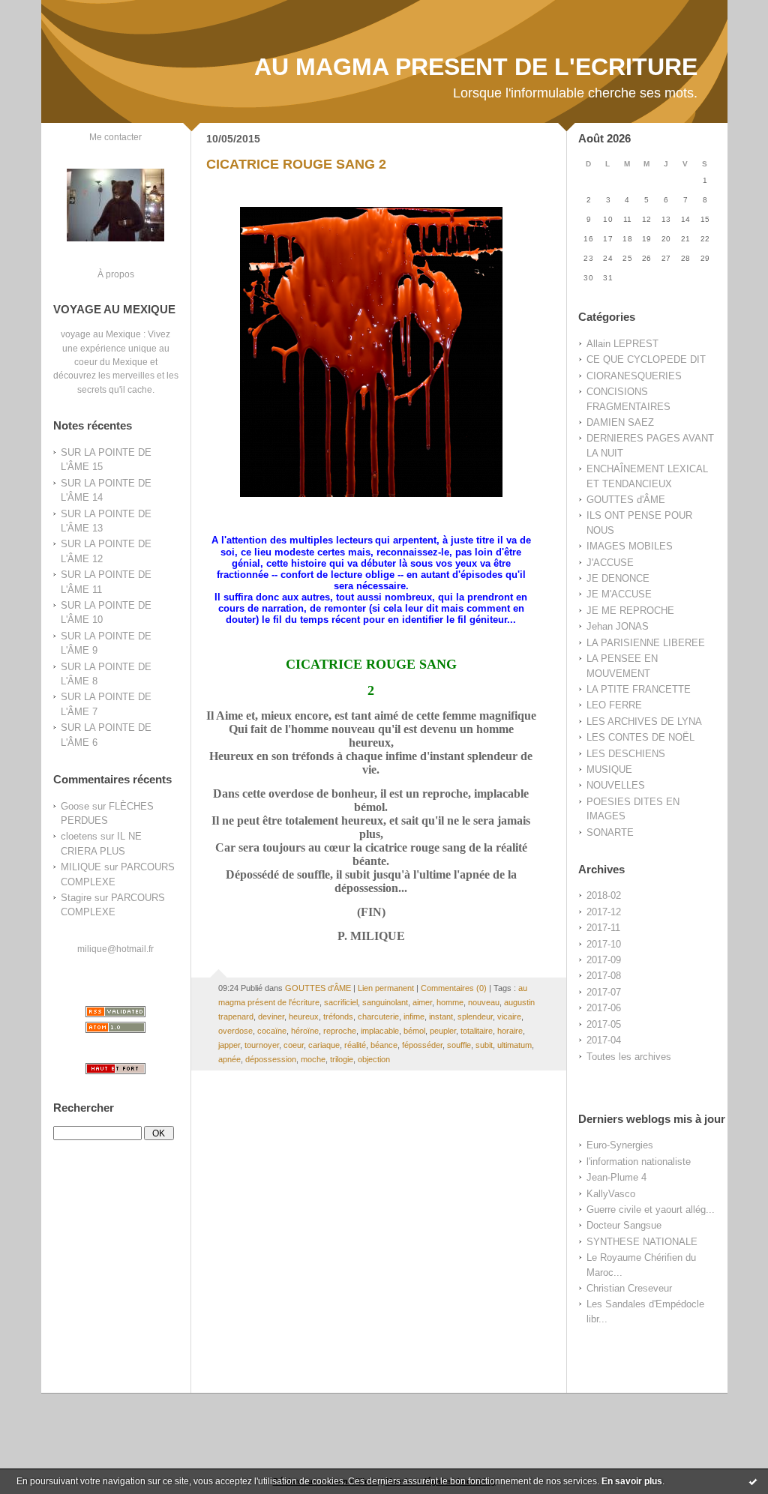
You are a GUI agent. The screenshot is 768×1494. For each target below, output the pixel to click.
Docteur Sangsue (624, 1225)
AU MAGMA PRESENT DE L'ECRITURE (476, 66)
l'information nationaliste (638, 1161)
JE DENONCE (618, 578)
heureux (304, 1016)
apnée (229, 1059)
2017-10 (603, 944)
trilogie (341, 1059)
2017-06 (603, 1007)
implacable (380, 1030)
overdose (235, 1030)
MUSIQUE (609, 769)
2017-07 (603, 992)
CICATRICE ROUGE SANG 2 (296, 164)
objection (374, 1059)
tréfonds (338, 1016)
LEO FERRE (614, 705)
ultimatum (514, 1044)
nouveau (484, 1002)
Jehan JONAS (617, 626)
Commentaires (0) (454, 988)
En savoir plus (632, 1481)
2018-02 (603, 895)
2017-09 (603, 960)
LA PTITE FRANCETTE (638, 689)
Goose (75, 806)
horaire (510, 1030)
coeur (294, 1044)
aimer (422, 1002)
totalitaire (476, 1030)
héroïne (305, 1030)
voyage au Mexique (101, 334)
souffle (459, 1044)
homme (450, 1002)
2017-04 (603, 1040)
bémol (414, 1030)
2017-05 (603, 1024)
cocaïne (271, 1030)
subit (484, 1044)
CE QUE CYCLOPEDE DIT (646, 359)
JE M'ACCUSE (619, 594)
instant (441, 1016)
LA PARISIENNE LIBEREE (645, 642)
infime (414, 1016)
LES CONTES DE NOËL (640, 737)
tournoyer (261, 1044)
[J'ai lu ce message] (753, 1481)
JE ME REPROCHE (630, 610)
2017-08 (603, 975)
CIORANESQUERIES (634, 376)
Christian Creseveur (629, 1288)
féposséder (422, 1044)
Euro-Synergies (619, 1145)
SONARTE (610, 832)
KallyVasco (610, 1193)
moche (313, 1059)
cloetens (79, 836)
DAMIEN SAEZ (620, 422)
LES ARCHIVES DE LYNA (644, 721)
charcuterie (378, 1016)
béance (384, 1044)
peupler (443, 1030)
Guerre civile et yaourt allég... (650, 1209)
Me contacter (115, 137)
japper (229, 1044)
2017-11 (603, 927)
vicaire (509, 1016)
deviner (271, 1016)
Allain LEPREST (622, 343)
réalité (355, 1044)
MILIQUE (81, 867)
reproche (339, 1030)
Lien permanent (386, 988)
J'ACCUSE (610, 562)
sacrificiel (341, 1002)
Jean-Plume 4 (616, 1177)
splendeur (475, 1016)
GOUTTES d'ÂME (625, 499)
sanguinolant (385, 1002)
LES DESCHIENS (625, 753)
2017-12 (603, 912)
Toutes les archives (628, 1056)
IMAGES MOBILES (629, 546)
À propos (116, 274)
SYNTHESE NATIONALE (642, 1241)
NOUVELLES (615, 785)
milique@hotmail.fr (115, 949)
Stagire (76, 897)
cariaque (324, 1044)
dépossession (270, 1059)
